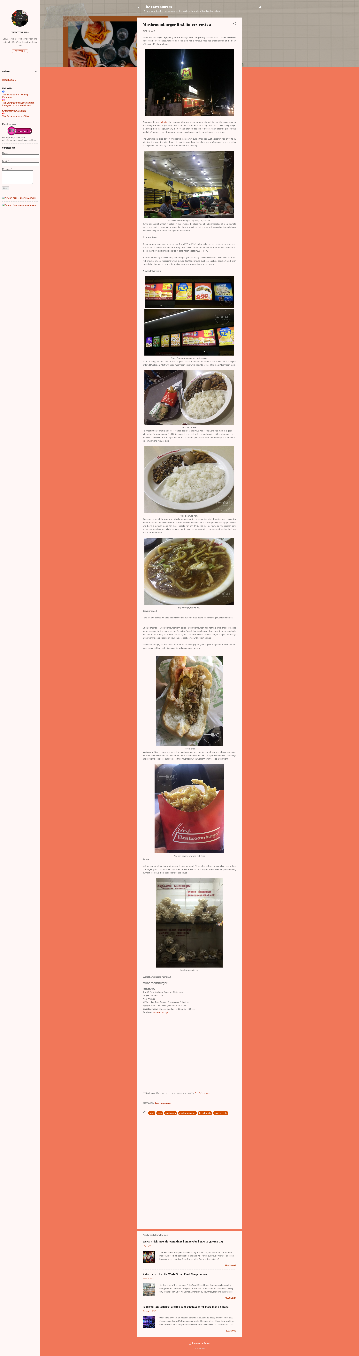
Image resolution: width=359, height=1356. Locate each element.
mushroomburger (187, 1113)
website (163, 122)
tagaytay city (205, 1113)
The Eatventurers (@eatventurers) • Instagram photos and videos (19, 104)
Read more (230, 1265)
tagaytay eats (220, 1113)
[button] (234, 24)
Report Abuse (9, 80)
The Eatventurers (158, 6)
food (151, 1113)
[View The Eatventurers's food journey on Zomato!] (19, 198)
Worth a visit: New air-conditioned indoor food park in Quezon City (183, 1241)
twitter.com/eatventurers (14, 111)
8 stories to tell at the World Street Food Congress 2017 (175, 1274)
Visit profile (20, 51)
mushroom (170, 1113)
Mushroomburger (160, 1012)
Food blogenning (163, 1103)
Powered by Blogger (201, 1343)
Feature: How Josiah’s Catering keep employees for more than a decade (186, 1306)
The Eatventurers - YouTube (15, 116)
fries (160, 1113)
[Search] (260, 7)
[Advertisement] (253, 60)
